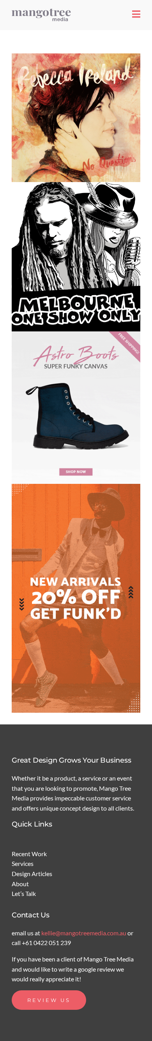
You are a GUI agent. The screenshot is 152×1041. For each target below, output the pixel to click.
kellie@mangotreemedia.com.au (84, 933)
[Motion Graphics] (76, 117)
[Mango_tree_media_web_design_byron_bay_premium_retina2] (43, 10)
